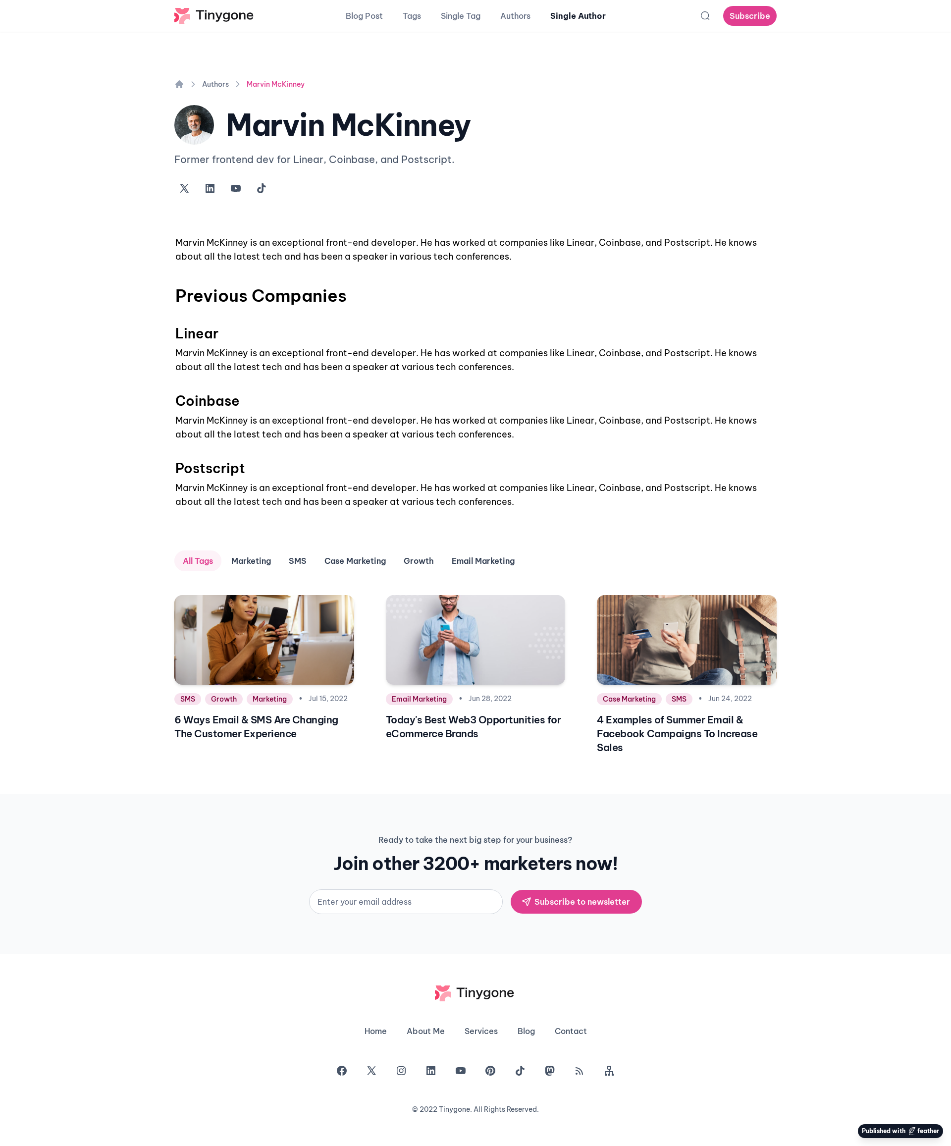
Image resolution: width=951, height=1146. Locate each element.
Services (481, 1031)
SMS (298, 561)
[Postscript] (170, 464)
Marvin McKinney (276, 84)
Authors (515, 16)
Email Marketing (483, 561)
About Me (426, 1031)
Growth (419, 561)
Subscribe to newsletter (582, 902)
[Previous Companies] (170, 289)
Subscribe (750, 16)
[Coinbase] (170, 396)
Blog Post (364, 16)
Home (376, 1031)
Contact (571, 1031)
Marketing (251, 561)
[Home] (179, 84)
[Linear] (170, 329)
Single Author (578, 16)
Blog (526, 1031)
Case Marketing (355, 561)
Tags (412, 16)
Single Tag (460, 16)
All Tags (198, 561)
